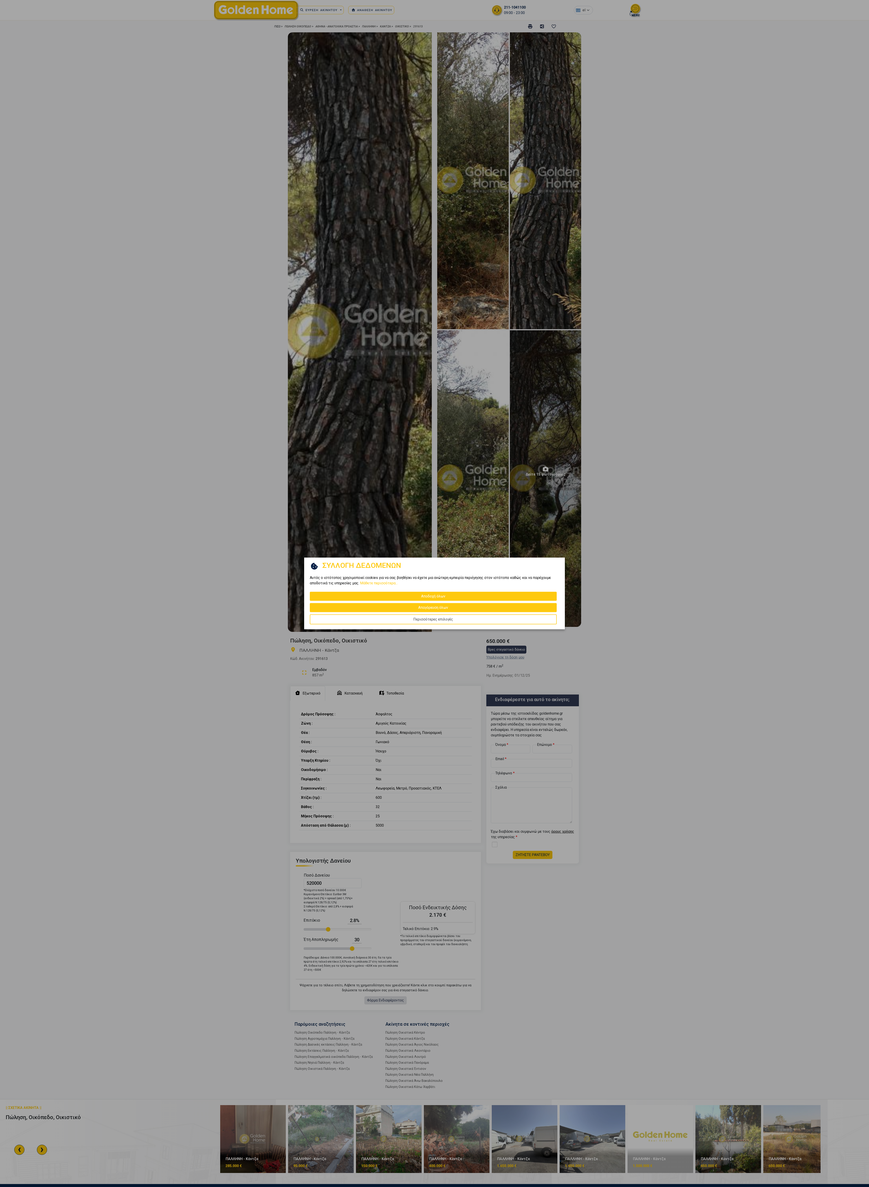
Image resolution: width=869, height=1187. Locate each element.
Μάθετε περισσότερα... (379, 583)
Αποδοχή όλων (433, 596)
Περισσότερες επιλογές (433, 619)
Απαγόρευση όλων (433, 607)
